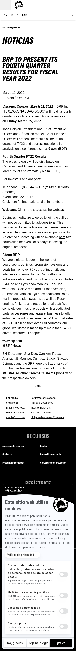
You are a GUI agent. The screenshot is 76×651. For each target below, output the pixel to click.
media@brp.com (15, 417)
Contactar (7, 454)
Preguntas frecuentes (13, 462)
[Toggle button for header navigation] (5, 5)
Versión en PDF (18, 98)
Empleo (43, 446)
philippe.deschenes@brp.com (47, 417)
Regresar (13, 27)
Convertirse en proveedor (53, 462)
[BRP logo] (19, 5)
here (14, 201)
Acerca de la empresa (13, 446)
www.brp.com (12, 341)
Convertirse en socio (50, 454)
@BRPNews (11, 345)
